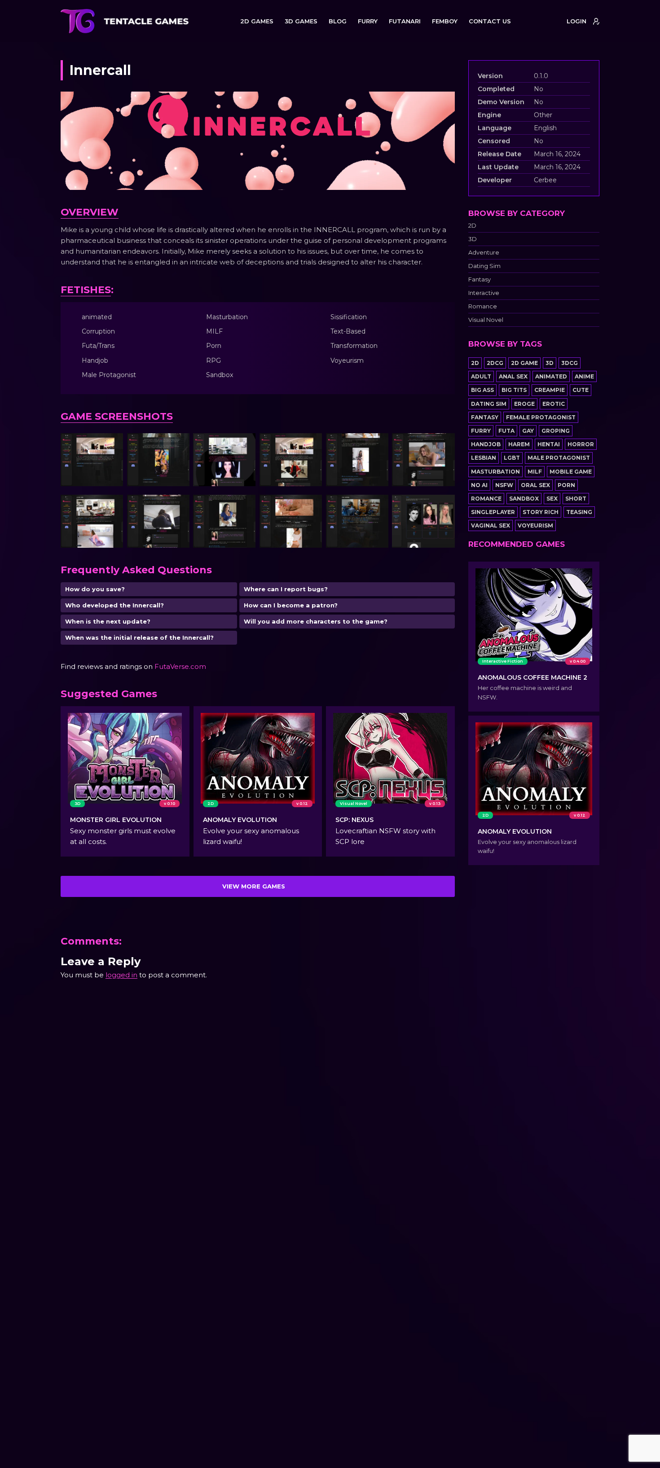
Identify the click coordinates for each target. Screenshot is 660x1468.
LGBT (512, 457)
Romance (482, 306)
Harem (519, 444)
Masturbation (495, 471)
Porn (566, 485)
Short (575, 498)
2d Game (524, 363)
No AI (479, 485)
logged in (121, 975)
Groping (555, 430)
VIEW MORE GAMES (253, 886)
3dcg (569, 363)
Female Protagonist (541, 417)
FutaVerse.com (180, 666)
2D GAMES (256, 21)
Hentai (548, 444)
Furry (481, 430)
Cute (580, 390)
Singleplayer (493, 512)
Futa (506, 430)
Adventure (483, 252)
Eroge (524, 403)
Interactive (483, 293)
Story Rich (541, 512)
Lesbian (483, 457)
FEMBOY (445, 21)
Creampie (549, 390)
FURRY (368, 21)
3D (472, 239)
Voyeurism (535, 525)
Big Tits (514, 390)
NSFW (504, 485)
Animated (551, 376)
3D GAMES (301, 21)
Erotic (553, 403)
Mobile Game (571, 471)
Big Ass (482, 390)
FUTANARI (405, 21)
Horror (581, 444)
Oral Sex (535, 485)
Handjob (486, 444)
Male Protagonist (559, 457)
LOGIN (576, 21)
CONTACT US (490, 21)
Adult (481, 376)
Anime (584, 376)
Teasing (579, 512)
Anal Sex (513, 376)
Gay (528, 430)
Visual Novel (485, 320)
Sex (552, 498)
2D (472, 226)
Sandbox (524, 498)
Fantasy (479, 279)
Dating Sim (484, 266)
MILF (535, 471)
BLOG (338, 21)
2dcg (495, 363)
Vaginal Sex (490, 525)
